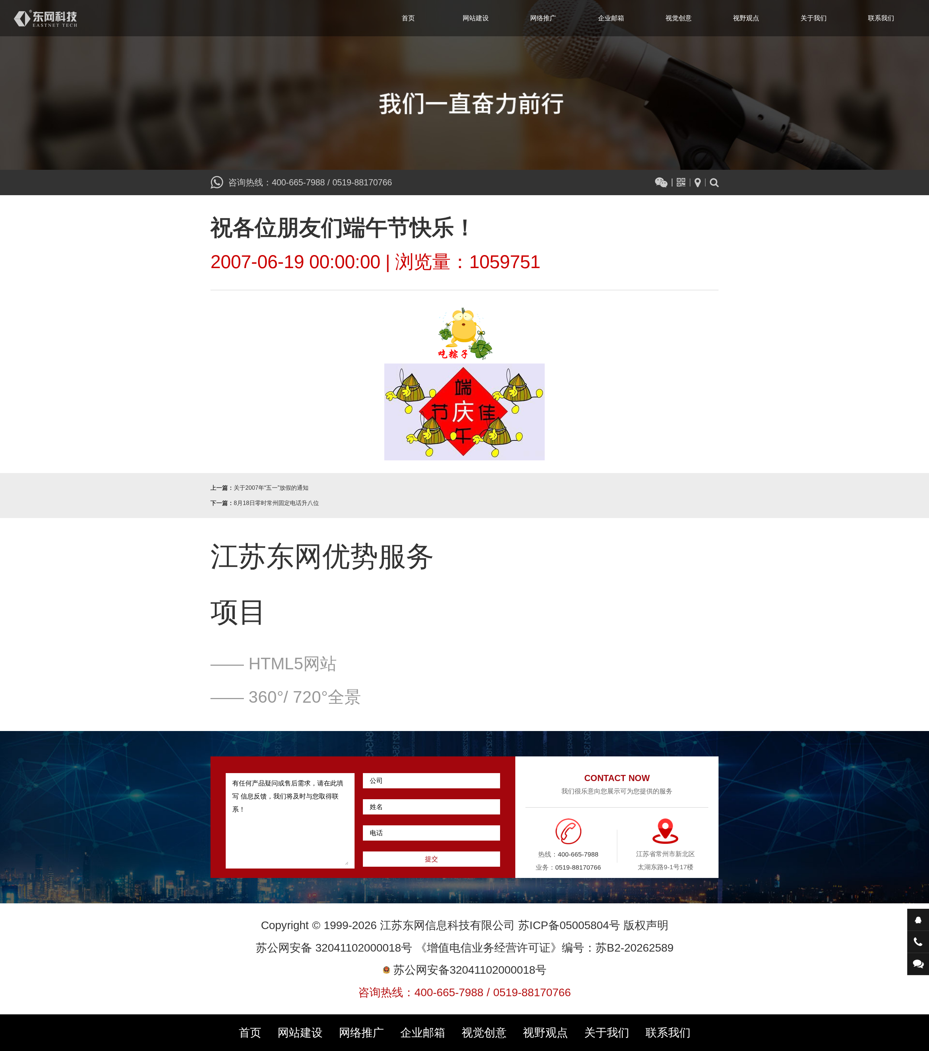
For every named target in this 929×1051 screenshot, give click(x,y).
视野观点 (746, 18)
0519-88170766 (362, 182)
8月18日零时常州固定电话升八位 (276, 503)
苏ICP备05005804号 (569, 925)
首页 (408, 18)
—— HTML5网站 (273, 663)
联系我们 (881, 18)
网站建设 (476, 18)
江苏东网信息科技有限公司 (45, 18)
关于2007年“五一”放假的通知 (271, 488)
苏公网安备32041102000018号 (468, 970)
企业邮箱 (611, 18)
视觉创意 (679, 18)
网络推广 (543, 18)
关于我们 (814, 18)
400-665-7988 (298, 182)
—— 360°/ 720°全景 (285, 696)
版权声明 (645, 925)
